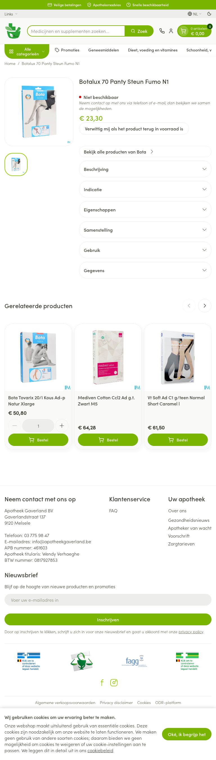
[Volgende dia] (205, 305)
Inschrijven (108, 619)
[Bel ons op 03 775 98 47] (162, 31)
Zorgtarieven (181, 543)
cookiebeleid (100, 750)
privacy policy (191, 631)
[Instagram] (114, 682)
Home (9, 63)
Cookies (144, 702)
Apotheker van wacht (190, 528)
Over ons (177, 510)
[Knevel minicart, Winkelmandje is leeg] (183, 31)
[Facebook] (102, 682)
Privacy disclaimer (116, 702)
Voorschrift (179, 536)
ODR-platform (168, 702)
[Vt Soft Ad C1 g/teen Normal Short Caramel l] (177, 357)
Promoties (70, 50)
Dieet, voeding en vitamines (152, 50)
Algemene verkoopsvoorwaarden (65, 702)
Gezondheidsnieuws (189, 520)
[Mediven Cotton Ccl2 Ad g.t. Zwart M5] (108, 357)
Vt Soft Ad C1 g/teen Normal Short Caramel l (176, 400)
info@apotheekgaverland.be (61, 541)
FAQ (113, 510)
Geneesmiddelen (103, 50)
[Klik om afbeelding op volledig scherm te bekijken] (39, 112)
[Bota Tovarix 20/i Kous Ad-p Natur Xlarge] (38, 357)
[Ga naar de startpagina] (12, 30)
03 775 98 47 (36, 535)
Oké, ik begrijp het (187, 734)
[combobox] (76, 31)
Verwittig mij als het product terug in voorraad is (134, 128)
